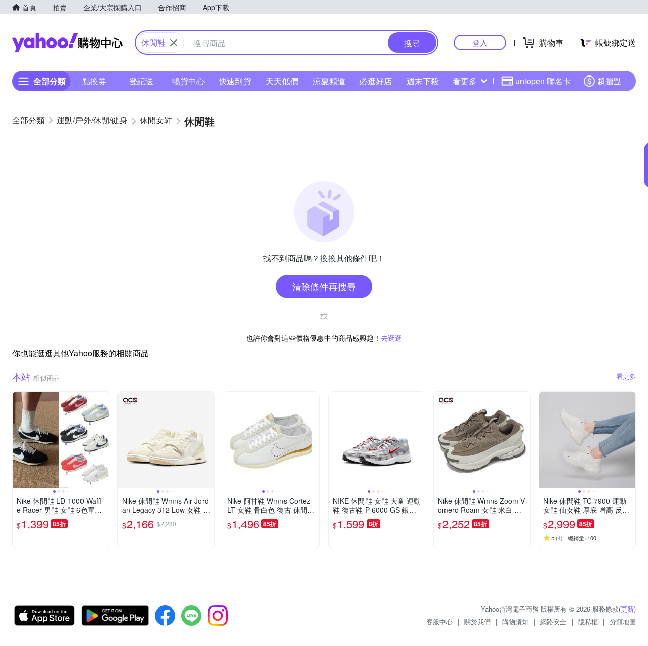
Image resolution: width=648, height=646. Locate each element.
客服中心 (439, 621)
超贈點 (609, 81)
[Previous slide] (19, 439)
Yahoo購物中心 (67, 42)
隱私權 (588, 621)
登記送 (141, 81)
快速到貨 (235, 81)
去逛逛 (391, 338)
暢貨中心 (188, 81)
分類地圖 (623, 621)
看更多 (465, 81)
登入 (480, 42)
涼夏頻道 (329, 81)
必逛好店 (375, 81)
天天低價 (282, 81)
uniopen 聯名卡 (543, 81)
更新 (627, 609)
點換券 (94, 81)
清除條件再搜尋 (324, 286)
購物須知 (515, 621)
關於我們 (477, 621)
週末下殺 (423, 81)
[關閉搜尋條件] (174, 42)
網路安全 (553, 621)
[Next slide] (102, 439)
